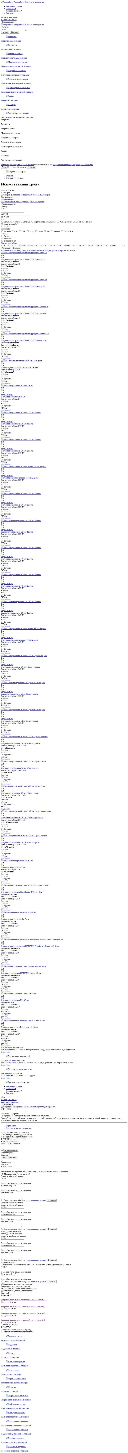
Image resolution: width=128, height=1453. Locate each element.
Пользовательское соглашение (19, 1128)
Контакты (10, 13)
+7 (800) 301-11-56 (8, 20)
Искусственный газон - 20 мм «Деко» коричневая (22, 818)
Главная (9, 176)
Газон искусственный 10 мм (13, 867)
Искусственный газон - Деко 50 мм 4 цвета (19, 721)
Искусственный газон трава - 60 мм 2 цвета (19, 640)
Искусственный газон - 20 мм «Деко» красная (20, 743)
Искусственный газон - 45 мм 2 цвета (17, 586)
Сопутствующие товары (82, 165)
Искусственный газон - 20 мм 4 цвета (17, 424)
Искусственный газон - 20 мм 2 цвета (17, 451)
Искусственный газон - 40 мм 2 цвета (17, 559)
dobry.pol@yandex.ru (9, 1102)
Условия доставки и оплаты (13, 1060)
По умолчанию (7, 201)
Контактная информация (11, 1073)
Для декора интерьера (54, 250)
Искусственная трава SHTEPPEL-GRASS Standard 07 (24, 340)
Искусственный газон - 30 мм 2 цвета (17, 505)
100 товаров (45, 195)
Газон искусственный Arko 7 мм (15, 919)
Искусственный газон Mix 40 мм (15, 1000)
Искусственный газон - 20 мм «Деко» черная (20, 842)
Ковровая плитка (26, 165)
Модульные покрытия (62, 165)
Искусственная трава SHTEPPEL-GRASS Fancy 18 (22, 259)
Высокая (41, 250)
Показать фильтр (8, 204)
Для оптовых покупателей (12, 1047)
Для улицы (32, 250)
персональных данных (36, 1200)
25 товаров (15, 195)
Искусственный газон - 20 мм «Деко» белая (19, 793)
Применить (6, 248)
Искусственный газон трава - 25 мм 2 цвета (19, 478)
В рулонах (5, 250)
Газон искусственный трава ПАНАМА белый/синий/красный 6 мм (30, 946)
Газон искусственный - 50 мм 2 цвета (17, 613)
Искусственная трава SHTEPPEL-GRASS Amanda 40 (23, 313)
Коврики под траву (18, 250)
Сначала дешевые (21, 201)
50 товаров (25, 195)
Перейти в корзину (23, 1329)
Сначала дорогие (37, 201)
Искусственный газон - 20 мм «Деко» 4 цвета (20, 667)
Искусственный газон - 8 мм (13, 397)
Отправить (52, 1200)
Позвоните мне (7, 1104)
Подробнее (5, 277)
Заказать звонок (8, 22)
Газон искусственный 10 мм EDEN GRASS (19, 367)
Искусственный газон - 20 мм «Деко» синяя (19, 768)
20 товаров (5, 195)
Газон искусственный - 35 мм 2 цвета (17, 532)
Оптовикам (11, 9)
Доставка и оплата (14, 6)
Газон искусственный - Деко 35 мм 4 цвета (19, 694)
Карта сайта (11, 1126)
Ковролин (5, 165)
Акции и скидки (14, 11)
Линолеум (14, 165)
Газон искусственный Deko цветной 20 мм (19, 1027)
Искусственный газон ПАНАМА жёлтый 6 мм (21, 973)
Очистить (16, 248)
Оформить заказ (8, 1329)
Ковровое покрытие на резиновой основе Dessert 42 (23, 1300)
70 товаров (35, 195)
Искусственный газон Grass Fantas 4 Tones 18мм (21, 892)
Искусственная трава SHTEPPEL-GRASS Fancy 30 (22, 286)
